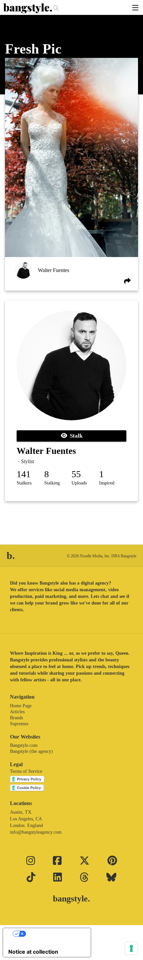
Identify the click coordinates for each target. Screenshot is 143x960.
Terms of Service (26, 771)
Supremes (19, 723)
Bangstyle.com (24, 745)
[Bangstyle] (28, 8)
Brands (16, 717)
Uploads (79, 482)
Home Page (21, 705)
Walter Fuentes (53, 270)
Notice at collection (33, 951)
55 (76, 474)
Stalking (52, 482)
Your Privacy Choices (53, 933)
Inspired (106, 482)
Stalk (74, 436)
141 (24, 474)
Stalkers (24, 482)
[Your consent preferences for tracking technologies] (131, 948)
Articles (17, 711)
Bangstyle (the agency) (31, 751)
